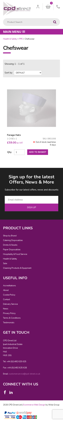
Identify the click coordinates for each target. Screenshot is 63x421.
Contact (6, 299)
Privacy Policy (9, 313)
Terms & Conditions (12, 318)
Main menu (12, 32)
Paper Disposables (11, 249)
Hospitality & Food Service (15, 254)
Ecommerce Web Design (34, 404)
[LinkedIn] (11, 392)
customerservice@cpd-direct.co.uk (24, 373)
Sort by (8, 72)
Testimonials (8, 322)
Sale (5, 263)
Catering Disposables (13, 240)
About (6, 290)
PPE (21, 39)
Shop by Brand (10, 235)
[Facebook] (5, 392)
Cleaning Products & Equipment (17, 268)
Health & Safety (10, 39)
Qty (9, 152)
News (5, 308)
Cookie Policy (9, 294)
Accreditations (9, 285)
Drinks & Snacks (10, 245)
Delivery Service (10, 304)
